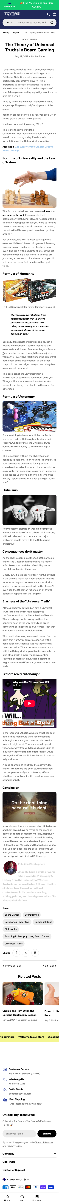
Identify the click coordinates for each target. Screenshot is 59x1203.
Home (6, 32)
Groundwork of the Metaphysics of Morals (30, 615)
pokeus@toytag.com (20, 1093)
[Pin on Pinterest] (35, 953)
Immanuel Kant (39, 133)
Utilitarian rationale (28, 589)
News (16, 32)
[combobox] (29, 22)
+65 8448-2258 (17, 1083)
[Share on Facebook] (16, 953)
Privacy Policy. (14, 1146)
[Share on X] (25, 953)
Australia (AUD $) (16, 1179)
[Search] (52, 22)
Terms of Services (44, 1142)
